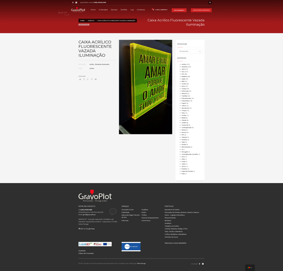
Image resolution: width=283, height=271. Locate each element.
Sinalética (145, 210)
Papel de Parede (187, 171)
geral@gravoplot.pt (89, 215)
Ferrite (184, 144)
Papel (183, 103)
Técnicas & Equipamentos (150, 218)
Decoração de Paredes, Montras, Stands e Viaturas (182, 212)
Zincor (184, 166)
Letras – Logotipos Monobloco (175, 215)
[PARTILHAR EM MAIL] (95, 79)
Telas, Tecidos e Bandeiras (174, 231)
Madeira (184, 76)
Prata (183, 162)
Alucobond (185, 108)
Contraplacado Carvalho (190, 154)
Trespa (184, 110)
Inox (183, 72)
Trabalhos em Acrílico (172, 226)
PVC (183, 74)
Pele (183, 174)
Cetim (183, 164)
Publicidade (125, 212)
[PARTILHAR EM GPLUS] (88, 79)
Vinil (183, 69)
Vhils (183, 159)
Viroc (183, 157)
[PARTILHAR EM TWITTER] (80, 79)
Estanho (184, 169)
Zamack (184, 137)
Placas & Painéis (170, 218)
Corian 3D (185, 125)
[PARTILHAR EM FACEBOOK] (84, 79)
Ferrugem (185, 152)
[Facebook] (73, 2)
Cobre (184, 106)
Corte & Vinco (146, 221)
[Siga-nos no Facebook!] (199, 263)
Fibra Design (141, 263)
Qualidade (82, 251)
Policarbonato (186, 98)
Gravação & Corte (128, 210)
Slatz (183, 142)
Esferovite (185, 91)
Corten (184, 84)
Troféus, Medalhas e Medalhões (176, 234)
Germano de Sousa (171, 237)
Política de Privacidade (86, 253)
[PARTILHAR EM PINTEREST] (91, 79)
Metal (183, 118)
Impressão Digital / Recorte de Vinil (131, 216)
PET (183, 135)
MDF (183, 81)
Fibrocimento (186, 147)
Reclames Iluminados (102, 64)
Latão (183, 79)
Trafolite (184, 96)
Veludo (184, 120)
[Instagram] (76, 2)
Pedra (184, 130)
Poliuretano (185, 101)
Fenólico (184, 140)
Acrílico (92, 64)
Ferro (183, 86)
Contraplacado (187, 127)
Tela (183, 113)
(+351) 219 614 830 (100, 2)
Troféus (144, 215)
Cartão (184, 123)
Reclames (168, 221)
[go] (200, 51)
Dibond (184, 93)
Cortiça (184, 89)
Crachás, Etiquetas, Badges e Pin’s (176, 229)
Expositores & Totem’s (172, 210)
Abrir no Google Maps (87, 229)
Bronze (184, 132)
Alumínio (184, 67)
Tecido (184, 115)
